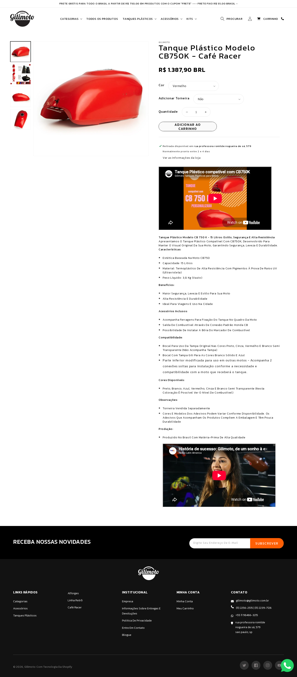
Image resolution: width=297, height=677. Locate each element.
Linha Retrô (75, 600)
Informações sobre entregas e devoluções (141, 611)
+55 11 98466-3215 (247, 615)
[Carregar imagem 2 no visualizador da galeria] (20, 74)
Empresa (127, 601)
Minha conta (185, 601)
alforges (73, 593)
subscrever (266, 543)
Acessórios (20, 608)
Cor (161, 85)
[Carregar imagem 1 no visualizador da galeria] (20, 52)
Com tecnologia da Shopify (54, 667)
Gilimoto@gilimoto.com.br (252, 600)
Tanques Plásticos (25, 615)
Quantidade (168, 111)
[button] (71, 18)
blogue (126, 635)
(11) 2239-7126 (263, 608)
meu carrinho (185, 608)
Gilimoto (30, 667)
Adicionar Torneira (174, 98)
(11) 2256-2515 (244, 608)
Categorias (20, 601)
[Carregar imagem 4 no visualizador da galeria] (20, 119)
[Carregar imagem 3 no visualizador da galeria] (20, 97)
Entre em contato (133, 628)
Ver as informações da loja (182, 158)
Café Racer (75, 607)
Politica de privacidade (137, 620)
